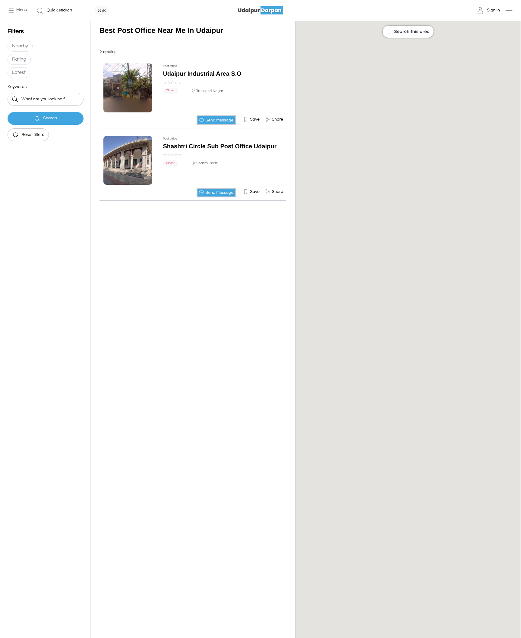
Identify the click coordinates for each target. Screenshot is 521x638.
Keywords (17, 87)
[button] (508, 10)
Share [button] (277, 119)
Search (50, 118)
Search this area (412, 32)
